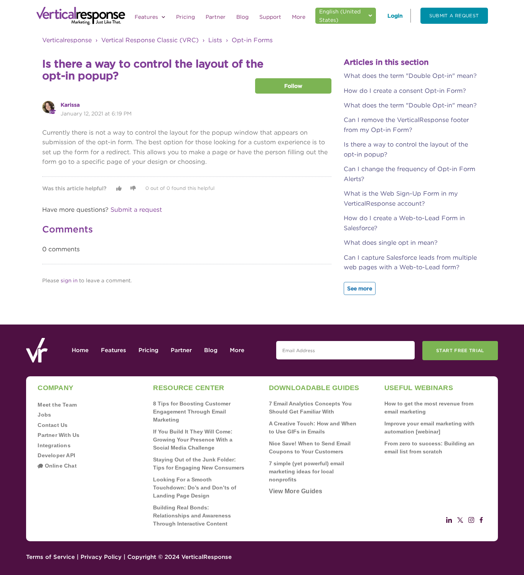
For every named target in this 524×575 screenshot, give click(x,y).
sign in (69, 280)
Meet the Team (57, 405)
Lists (215, 40)
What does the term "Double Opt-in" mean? (410, 75)
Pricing (185, 17)
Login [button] (395, 16)
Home (80, 350)
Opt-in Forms (252, 40)
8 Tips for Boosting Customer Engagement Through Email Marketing (192, 411)
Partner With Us (58, 435)
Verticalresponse (67, 40)
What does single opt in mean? (391, 242)
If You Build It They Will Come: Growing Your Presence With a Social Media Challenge (192, 439)
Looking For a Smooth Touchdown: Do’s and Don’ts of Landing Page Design (194, 487)
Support (270, 17)
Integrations (54, 445)
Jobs (44, 415)
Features (147, 17)
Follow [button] (293, 86)
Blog (242, 17)
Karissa (70, 105)
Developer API (56, 455)
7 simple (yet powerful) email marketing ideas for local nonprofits (306, 471)
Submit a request (454, 15)
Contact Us (53, 425)
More (298, 17)
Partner (216, 17)
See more (359, 288)
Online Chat (60, 466)
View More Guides (296, 491)
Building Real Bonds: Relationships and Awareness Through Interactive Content (192, 515)
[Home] (80, 16)
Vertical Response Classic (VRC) (150, 40)
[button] (119, 188)
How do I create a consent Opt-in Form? (405, 90)
